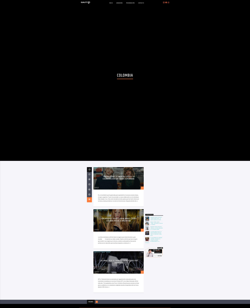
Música (95, 180)
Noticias (106, 222)
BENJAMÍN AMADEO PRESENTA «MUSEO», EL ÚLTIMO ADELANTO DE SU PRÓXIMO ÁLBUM (156, 240)
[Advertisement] (154, 202)
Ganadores (119, 3)
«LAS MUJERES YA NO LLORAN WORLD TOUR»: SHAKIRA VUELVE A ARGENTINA (119, 232)
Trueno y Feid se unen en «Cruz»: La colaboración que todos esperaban (119, 190)
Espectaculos (97, 264)
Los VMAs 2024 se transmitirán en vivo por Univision (119, 274)
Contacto (141, 3)
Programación (130, 3)
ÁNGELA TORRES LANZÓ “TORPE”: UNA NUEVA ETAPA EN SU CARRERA (156, 235)
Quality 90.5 (96, 199)
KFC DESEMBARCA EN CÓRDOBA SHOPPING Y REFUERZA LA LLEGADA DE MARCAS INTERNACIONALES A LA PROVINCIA (153, 252)
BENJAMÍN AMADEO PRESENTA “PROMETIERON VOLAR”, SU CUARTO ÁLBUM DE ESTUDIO (156, 231)
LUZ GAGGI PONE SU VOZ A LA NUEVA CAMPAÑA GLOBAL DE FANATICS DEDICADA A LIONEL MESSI (156, 245)
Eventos (96, 222)
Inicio (111, 3)
